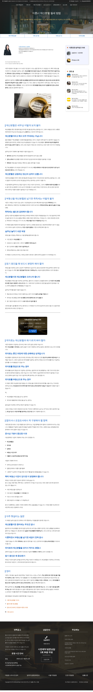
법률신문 (85, 675)
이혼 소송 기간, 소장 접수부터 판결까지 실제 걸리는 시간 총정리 (79, 84)
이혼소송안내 (10, 612)
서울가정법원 (52, 675)
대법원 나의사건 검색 (11, 675)
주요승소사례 (75, 60)
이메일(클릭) (75, 1)
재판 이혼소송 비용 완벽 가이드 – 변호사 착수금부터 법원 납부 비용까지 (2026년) (79, 92)
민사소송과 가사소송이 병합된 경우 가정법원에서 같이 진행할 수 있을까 (79, 100)
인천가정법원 (69, 675)
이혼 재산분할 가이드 (13, 600)
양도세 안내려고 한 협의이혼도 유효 (17, 607)
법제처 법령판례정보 (33, 675)
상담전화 (46, 659)
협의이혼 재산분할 (12, 604)
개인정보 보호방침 (83, 682)
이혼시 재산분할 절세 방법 (77, 107)
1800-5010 (46, 644)
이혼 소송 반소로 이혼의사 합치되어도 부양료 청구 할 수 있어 (79, 76)
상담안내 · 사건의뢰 (77, 53)
